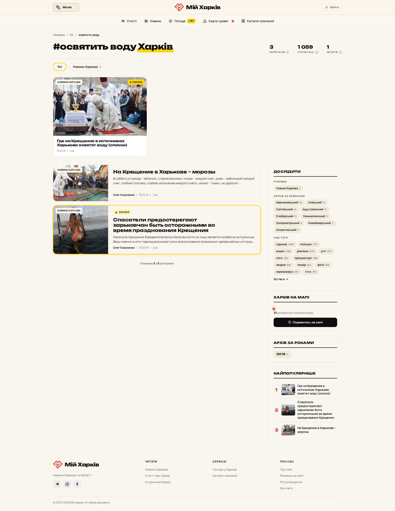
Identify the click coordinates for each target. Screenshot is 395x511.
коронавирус (287, 272)
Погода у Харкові (225, 469)
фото (323, 265)
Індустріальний (315, 209)
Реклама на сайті (292, 476)
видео (283, 251)
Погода (184, 21)
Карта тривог (219, 21)
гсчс (310, 272)
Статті (132, 21)
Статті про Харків (157, 476)
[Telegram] (57, 484)
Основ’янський (287, 230)
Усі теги (279, 279)
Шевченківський (289, 202)
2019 (282, 354)
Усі (59, 67)
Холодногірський (289, 223)
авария (283, 265)
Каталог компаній (260, 21)
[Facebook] (77, 484)
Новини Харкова (87, 67)
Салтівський (286, 209)
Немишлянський (315, 216)
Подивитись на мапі (308, 322)
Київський (316, 202)
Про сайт (286, 469)
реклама (306, 251)
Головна (59, 35)
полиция (308, 244)
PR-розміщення (291, 482)
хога (282, 258)
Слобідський (286, 216)
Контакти (286, 488)
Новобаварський (320, 223)
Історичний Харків (158, 482)
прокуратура (306, 258)
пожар (304, 265)
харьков (285, 244)
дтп (326, 251)
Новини (155, 21)
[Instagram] (67, 484)
